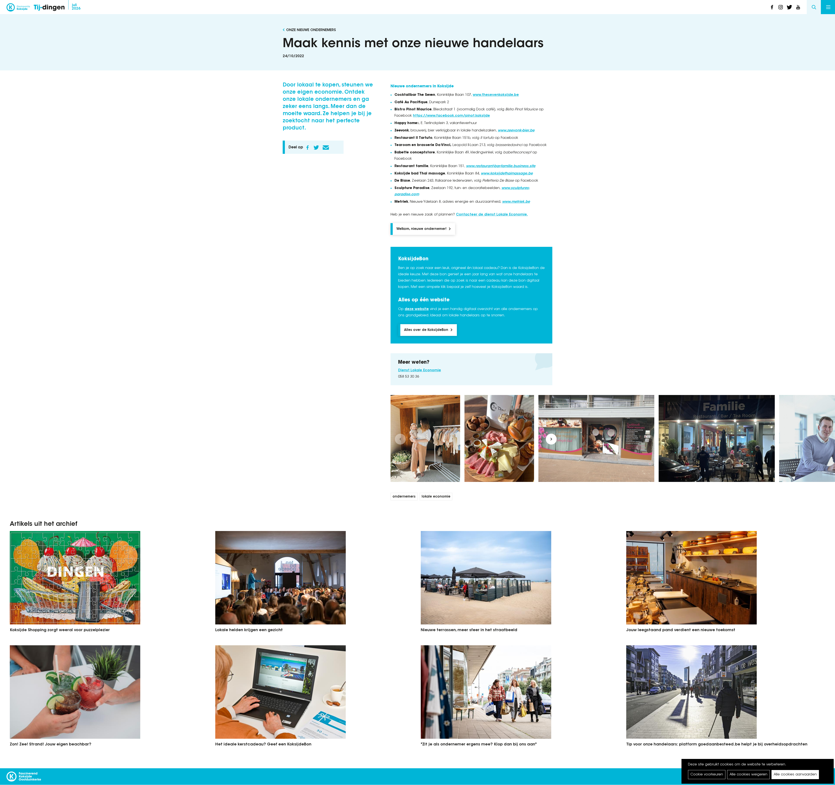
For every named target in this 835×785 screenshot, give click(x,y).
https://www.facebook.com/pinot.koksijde (451, 116)
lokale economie (436, 496)
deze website (417, 309)
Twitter (316, 147)
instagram (780, 7)
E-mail (326, 147)
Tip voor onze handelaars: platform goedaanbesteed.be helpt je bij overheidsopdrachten (716, 745)
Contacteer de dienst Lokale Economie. (492, 214)
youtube (798, 7)
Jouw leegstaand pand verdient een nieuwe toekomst (680, 630)
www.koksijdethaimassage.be (507, 173)
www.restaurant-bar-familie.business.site (500, 166)
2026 (76, 6)
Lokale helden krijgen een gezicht (249, 630)
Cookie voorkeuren (706, 774)
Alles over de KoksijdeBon (426, 330)
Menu (828, 7)
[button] (400, 439)
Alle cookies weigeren (748, 774)
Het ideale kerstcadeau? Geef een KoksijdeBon (263, 745)
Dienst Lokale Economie (419, 370)
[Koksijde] (18, 8)
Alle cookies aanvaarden (795, 774)
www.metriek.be (516, 202)
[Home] (49, 8)
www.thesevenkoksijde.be (496, 95)
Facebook (307, 147)
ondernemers (404, 496)
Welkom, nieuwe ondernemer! (421, 229)
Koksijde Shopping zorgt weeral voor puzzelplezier (60, 630)
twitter (789, 7)
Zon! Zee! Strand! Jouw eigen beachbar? (50, 745)
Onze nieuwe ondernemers (311, 30)
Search (814, 7)
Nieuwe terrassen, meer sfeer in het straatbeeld (469, 630)
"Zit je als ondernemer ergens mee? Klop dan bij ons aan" (479, 745)
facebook (772, 7)
